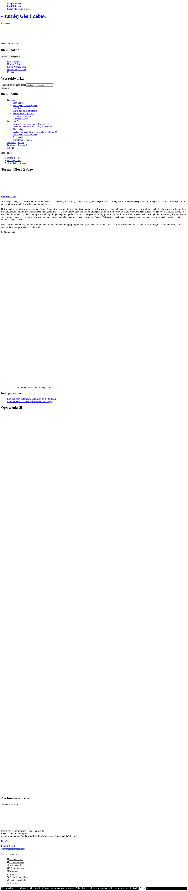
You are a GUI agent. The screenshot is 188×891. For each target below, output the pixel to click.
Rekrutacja (18, 137)
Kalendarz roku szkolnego (25, 110)
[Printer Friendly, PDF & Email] (8, 388)
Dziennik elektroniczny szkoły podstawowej (33, 126)
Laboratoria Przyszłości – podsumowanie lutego (29, 401)
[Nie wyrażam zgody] (147, 888)
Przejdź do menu (15, 3)
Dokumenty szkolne (16, 69)
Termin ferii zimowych (23, 113)
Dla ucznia (12, 100)
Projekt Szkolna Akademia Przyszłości (31, 124)
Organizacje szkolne (22, 116)
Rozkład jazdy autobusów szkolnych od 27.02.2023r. (31, 399)
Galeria (10, 148)
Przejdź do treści (14, 6)
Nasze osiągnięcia (15, 142)
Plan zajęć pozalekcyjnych (25, 105)
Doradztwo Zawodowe (24, 140)
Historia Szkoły (14, 64)
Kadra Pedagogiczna (16, 67)
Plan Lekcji (18, 103)
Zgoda (142, 888)
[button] (13, 849)
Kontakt (11, 72)
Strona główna (14, 61)
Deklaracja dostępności (17, 145)
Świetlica (17, 108)
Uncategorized (14, 160)
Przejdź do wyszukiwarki (19, 9)
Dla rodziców (13, 121)
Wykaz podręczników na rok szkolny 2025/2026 (35, 132)
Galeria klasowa (20, 118)
